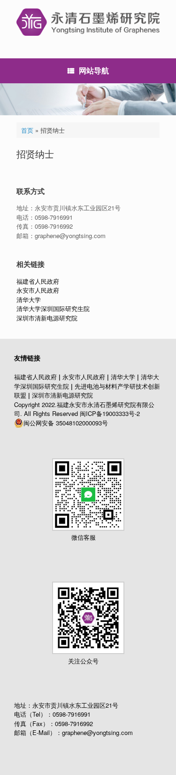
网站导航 (94, 70)
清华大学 (28, 299)
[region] (88, 99)
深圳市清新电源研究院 (46, 317)
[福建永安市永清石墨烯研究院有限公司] (88, 22)
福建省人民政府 (37, 281)
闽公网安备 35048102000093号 (65, 422)
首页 (27, 130)
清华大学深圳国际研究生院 (53, 308)
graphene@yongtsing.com (97, 732)
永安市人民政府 (37, 290)
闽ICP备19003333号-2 (110, 413)
